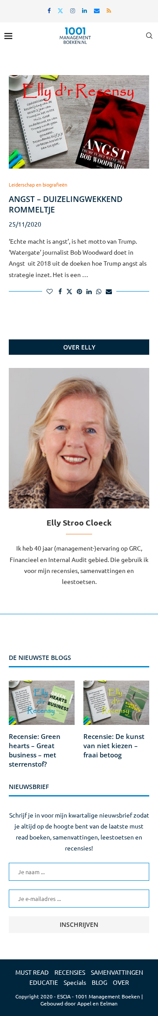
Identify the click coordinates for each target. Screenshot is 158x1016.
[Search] (149, 35)
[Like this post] (50, 291)
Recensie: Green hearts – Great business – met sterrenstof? (35, 750)
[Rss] (109, 10)
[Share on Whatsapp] (98, 291)
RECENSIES (69, 972)
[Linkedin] (84, 10)
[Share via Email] (109, 291)
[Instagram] (72, 10)
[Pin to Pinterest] (79, 291)
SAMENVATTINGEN (117, 972)
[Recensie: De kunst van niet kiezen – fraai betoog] (116, 702)
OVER (121, 982)
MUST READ (32, 972)
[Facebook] (48, 10)
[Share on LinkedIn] (89, 291)
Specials (75, 982)
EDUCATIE (43, 982)
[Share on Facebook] (60, 291)
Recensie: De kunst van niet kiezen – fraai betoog (113, 745)
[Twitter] (60, 10)
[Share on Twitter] (69, 291)
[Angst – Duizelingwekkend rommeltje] (79, 122)
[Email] (97, 10)
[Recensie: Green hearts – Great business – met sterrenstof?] (42, 702)
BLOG (99, 982)
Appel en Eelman (97, 1003)
